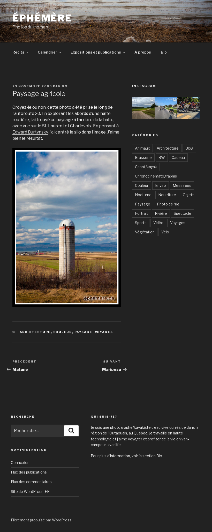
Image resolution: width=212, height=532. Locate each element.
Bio (164, 52)
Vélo (165, 232)
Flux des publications (29, 472)
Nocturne (143, 195)
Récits (18, 52)
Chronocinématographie (156, 176)
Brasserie (143, 157)
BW (161, 157)
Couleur (62, 332)
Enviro (160, 185)
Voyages (104, 332)
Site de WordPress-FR (30, 491)
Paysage (83, 332)
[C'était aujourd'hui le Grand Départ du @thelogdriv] (166, 108)
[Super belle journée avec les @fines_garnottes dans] (143, 108)
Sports (141, 222)
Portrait (141, 213)
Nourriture (167, 195)
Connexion (20, 462)
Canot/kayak (146, 167)
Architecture (35, 332)
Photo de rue (168, 204)
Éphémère (42, 18)
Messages (182, 185)
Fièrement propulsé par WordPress (41, 520)
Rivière (161, 213)
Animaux (142, 148)
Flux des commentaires (31, 481)
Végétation (145, 232)
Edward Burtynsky (30, 132)
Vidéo (158, 222)
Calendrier (47, 52)
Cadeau (178, 157)
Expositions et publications (96, 52)
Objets (188, 195)
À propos (142, 52)
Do (65, 86)
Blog (189, 148)
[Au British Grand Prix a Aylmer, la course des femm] (188, 108)
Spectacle (182, 213)
